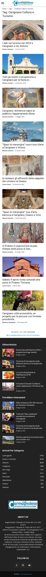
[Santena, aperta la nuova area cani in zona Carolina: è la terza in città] (8, 440)
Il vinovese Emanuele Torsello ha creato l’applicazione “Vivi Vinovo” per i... (30, 386)
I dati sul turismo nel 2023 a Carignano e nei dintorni (17, 44)
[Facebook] (16, 565)
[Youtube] (29, 565)
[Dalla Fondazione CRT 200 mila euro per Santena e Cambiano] (8, 406)
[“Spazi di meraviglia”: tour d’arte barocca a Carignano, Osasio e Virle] (23, 199)
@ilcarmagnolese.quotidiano (23, 335)
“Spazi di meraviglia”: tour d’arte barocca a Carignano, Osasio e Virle (21, 213)
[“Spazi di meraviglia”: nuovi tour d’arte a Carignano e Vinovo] (23, 131)
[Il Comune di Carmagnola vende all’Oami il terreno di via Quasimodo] (8, 364)
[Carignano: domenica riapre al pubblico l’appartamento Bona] (23, 98)
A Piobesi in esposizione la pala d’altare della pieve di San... (19, 247)
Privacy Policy (17, 532)
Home (4, 9)
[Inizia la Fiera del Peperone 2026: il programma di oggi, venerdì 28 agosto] (8, 353)
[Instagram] (23, 565)
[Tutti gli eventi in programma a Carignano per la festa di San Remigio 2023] (23, 64)
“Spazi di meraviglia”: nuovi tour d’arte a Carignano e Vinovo (23, 146)
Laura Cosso (6, 184)
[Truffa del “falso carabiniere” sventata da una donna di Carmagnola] (8, 417)
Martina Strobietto (8, 322)
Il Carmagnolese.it (26, 574)
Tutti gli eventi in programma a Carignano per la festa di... (19, 78)
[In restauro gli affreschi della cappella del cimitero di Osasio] (23, 165)
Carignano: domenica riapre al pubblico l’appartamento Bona (18, 112)
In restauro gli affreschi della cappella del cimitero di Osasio (23, 180)
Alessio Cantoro (7, 49)
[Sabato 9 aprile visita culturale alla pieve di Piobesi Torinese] (23, 267)
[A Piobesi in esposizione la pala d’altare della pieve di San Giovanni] (23, 233)
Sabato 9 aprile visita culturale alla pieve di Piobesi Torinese (21, 281)
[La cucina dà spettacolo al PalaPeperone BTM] (8, 375)
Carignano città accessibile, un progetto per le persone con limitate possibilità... (21, 316)
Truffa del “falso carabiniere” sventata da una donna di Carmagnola (27, 416)
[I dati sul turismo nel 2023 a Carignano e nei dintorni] (23, 30)
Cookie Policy (29, 532)
